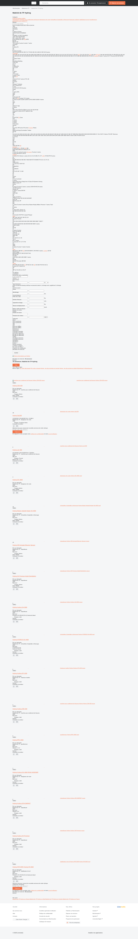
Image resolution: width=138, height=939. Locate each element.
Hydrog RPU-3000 (18, 740)
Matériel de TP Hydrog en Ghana (21, 899)
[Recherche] (41, 3)
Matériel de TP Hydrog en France (71, 899)
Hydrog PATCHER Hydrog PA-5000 (23, 867)
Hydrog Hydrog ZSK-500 (20, 709)
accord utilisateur (52, 434)
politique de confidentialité (37, 434)
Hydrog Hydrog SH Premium (21, 836)
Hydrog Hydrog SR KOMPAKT (22, 803)
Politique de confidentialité (45, 913)
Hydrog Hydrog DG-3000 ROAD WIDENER (25, 772)
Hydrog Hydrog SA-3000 (20, 607)
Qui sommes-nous (17, 910)
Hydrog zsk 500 (17, 450)
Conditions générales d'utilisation (47, 910)
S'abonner (17, 432)
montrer (16, 352)
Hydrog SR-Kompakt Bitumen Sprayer (24, 545)
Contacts (15, 916)
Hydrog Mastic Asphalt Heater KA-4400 (24, 511)
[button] (14, 398)
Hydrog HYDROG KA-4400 (21, 639)
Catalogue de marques (45, 921)
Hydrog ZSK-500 (17, 385)
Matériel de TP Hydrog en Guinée (54, 899)
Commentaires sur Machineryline (47, 919)
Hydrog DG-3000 (18, 480)
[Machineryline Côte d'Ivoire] (21, 3)
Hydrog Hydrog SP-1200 (20, 673)
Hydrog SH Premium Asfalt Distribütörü (24, 576)
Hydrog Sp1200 (17, 415)
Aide (14, 913)
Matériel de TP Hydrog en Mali (37, 899)
